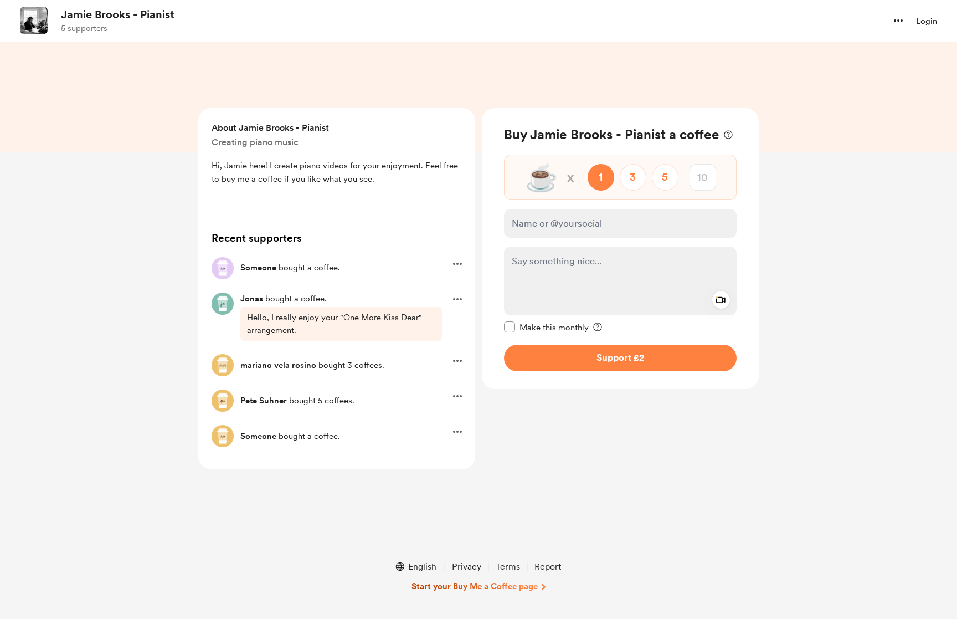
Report (547, 566)
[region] (620, 248)
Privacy (466, 566)
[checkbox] (546, 327)
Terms (508, 566)
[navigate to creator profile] (34, 20)
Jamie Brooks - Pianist (117, 14)
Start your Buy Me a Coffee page (474, 586)
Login (926, 21)
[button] (898, 20)
